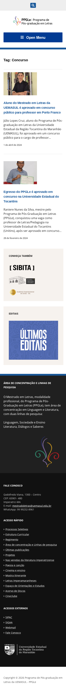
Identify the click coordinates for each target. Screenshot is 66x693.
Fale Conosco (13, 632)
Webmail (10, 627)
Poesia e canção (14, 565)
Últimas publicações (17, 549)
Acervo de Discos (15, 591)
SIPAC (8, 617)
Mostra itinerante (15, 575)
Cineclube (11, 596)
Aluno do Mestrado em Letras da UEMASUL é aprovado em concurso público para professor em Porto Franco (32, 107)
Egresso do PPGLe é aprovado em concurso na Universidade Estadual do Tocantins (31, 196)
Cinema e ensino (15, 570)
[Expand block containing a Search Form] (33, 5)
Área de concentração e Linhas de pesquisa (31, 544)
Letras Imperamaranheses (20, 580)
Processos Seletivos (16, 529)
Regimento (11, 539)
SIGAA (8, 622)
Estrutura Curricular (17, 534)
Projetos (10, 555)
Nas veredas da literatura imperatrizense (29, 560)
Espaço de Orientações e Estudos (25, 585)
